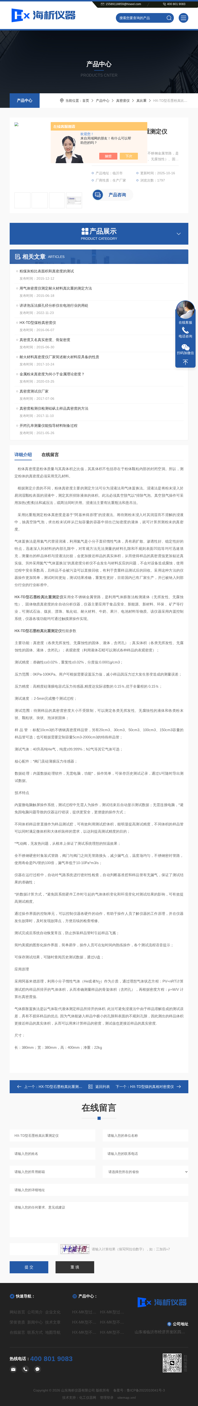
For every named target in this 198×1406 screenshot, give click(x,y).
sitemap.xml (126, 1397)
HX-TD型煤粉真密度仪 (38, 323)
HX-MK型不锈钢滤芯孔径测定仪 (85, 1322)
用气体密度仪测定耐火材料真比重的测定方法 (56, 288)
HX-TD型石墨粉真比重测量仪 (62, 1087)
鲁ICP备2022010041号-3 (146, 1390)
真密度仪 (123, 100)
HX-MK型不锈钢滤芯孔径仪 (113, 1332)
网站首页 (17, 1312)
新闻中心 (35, 1322)
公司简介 (35, 1312)
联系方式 (35, 1332)
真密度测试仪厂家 (34, 391)
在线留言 (50, 454)
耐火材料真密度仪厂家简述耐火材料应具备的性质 (59, 357)
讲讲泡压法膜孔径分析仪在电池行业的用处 (54, 305)
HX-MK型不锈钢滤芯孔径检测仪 (85, 1332)
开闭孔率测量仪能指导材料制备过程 (49, 425)
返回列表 (102, 1087)
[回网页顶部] (185, 362)
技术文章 (53, 1322)
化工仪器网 (87, 1397)
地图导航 (53, 1332)
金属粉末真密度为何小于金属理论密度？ (52, 374)
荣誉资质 (17, 1322)
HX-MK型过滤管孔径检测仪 (113, 1312)
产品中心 (24, 100)
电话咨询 (185, 336)
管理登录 (106, 1397)
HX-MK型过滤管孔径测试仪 (85, 1312)
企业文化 (53, 1312)
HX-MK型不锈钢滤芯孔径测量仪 (113, 1322)
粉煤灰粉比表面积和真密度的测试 (47, 271)
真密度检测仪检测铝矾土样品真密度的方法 (54, 408)
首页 (85, 100)
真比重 (141, 100)
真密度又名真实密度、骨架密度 (45, 340)
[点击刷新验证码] (74, 1249)
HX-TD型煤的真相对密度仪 (152, 1087)
